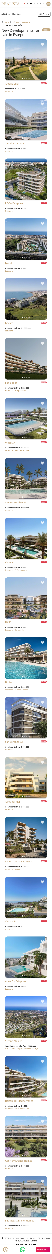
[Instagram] (27, 3)
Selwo (17, 869)
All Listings (6, 14)
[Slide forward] (40, 59)
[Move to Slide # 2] (26, 78)
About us (25, 1241)
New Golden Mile (22, 450)
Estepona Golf (21, 390)
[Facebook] (34, 3)
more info (42, 1249)
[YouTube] (30, 1244)
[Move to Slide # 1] (24, 78)
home (6, 22)
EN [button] (48, 4)
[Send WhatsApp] (22, 1249)
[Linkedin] (26, 1244)
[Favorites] (24, 3)
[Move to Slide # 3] (28, 78)
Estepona (26, 22)
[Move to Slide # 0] (22, 78)
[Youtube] (37, 3)
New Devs (16, 14)
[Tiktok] (31, 3)
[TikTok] (34, 1244)
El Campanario (21, 570)
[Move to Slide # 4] (29, 78)
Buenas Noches (21, 689)
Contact (34, 1241)
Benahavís (9, 1049)
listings (15, 22)
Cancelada (19, 630)
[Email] (40, 3)
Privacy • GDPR (36, 1238)
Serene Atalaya (31, 1049)
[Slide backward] (11, 59)
